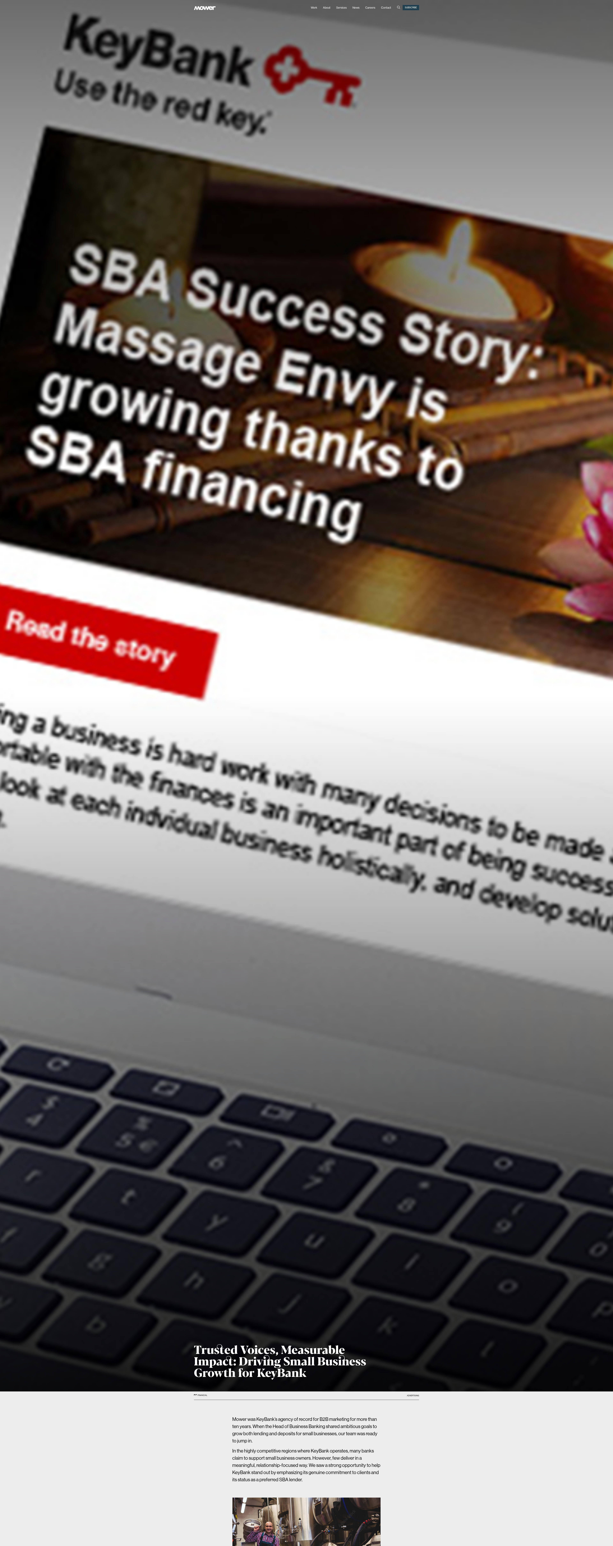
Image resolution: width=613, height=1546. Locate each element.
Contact (386, 7)
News (355, 7)
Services (341, 7)
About (326, 7)
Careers (370, 7)
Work (314, 7)
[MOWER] (205, 8)
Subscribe (411, 7)
